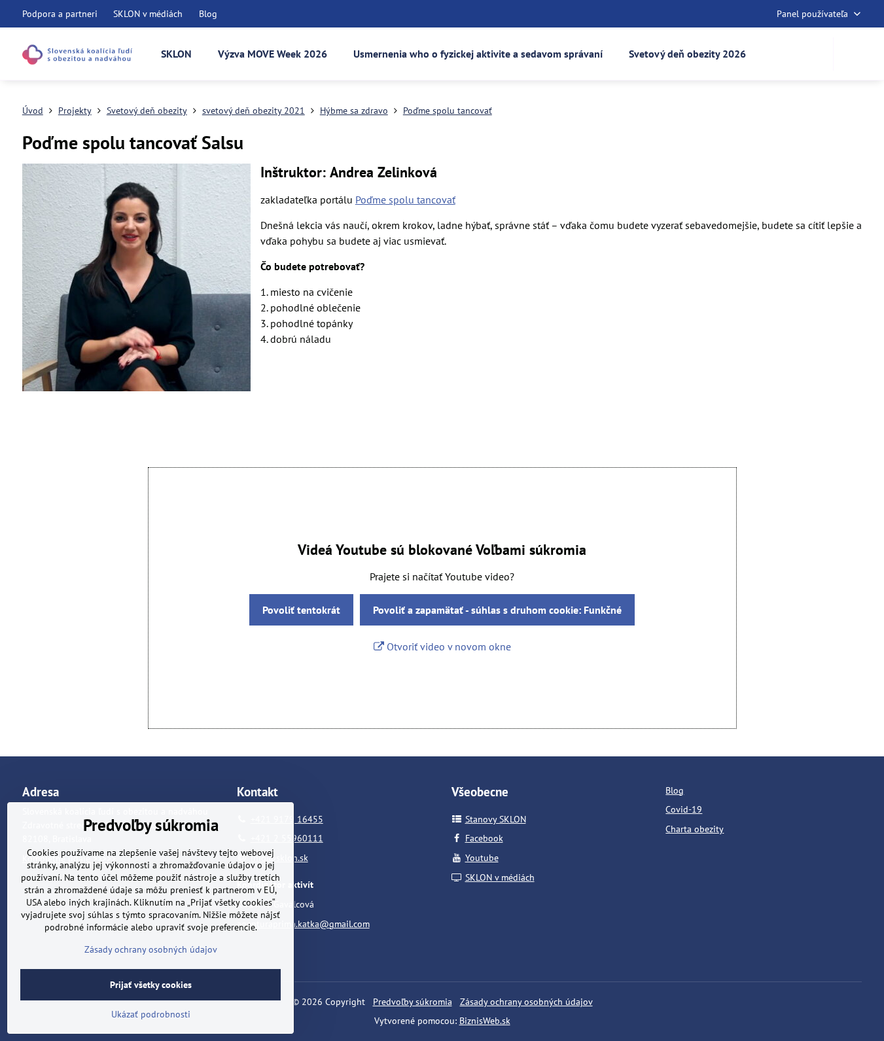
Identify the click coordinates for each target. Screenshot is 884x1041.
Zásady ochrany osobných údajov (526, 1002)
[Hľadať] (852, 54)
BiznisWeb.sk (484, 1021)
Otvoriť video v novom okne (447, 646)
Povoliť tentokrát (301, 609)
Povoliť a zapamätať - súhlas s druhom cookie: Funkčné (497, 609)
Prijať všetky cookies (151, 985)
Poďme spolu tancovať (405, 199)
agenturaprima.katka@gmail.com (303, 924)
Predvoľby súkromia (412, 1002)
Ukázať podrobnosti (150, 1014)
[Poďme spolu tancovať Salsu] (136, 279)
